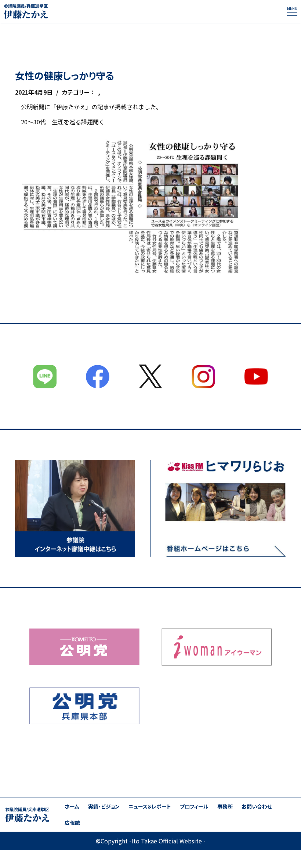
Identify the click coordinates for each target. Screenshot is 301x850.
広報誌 (72, 822)
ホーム (72, 806)
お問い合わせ (257, 806)
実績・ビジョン (104, 806)
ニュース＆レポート (149, 806)
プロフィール (194, 806)
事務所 (225, 806)
